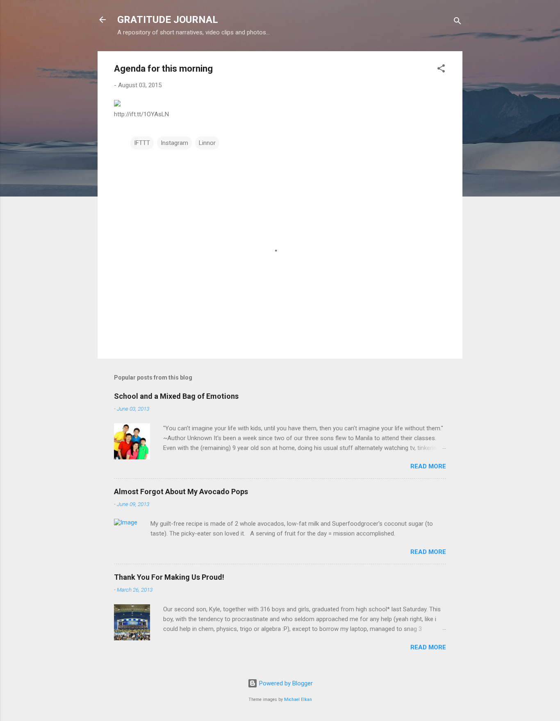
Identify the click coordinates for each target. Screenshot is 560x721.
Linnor (207, 143)
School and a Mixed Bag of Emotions (176, 396)
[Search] (457, 22)
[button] (441, 69)
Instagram (174, 143)
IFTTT (142, 143)
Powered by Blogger (285, 683)
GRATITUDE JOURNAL (167, 19)
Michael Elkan (298, 699)
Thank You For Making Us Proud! (169, 577)
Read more (428, 466)
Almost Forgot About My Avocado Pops (181, 491)
